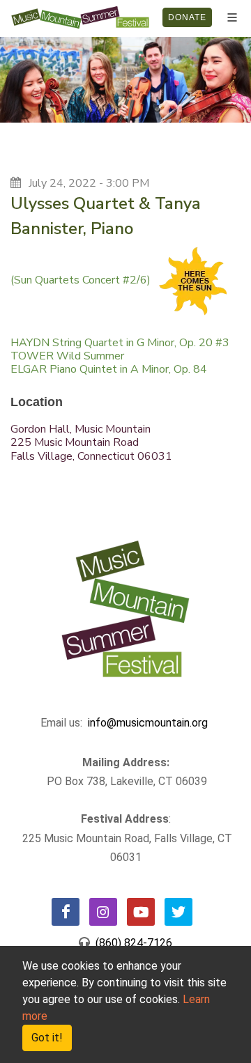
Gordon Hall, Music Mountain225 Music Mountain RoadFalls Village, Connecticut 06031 (91, 442)
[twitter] (178, 912)
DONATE (187, 17)
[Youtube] (141, 912)
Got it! (47, 1037)
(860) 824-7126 (131, 942)
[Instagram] (103, 912)
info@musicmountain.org (148, 722)
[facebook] (65, 912)
